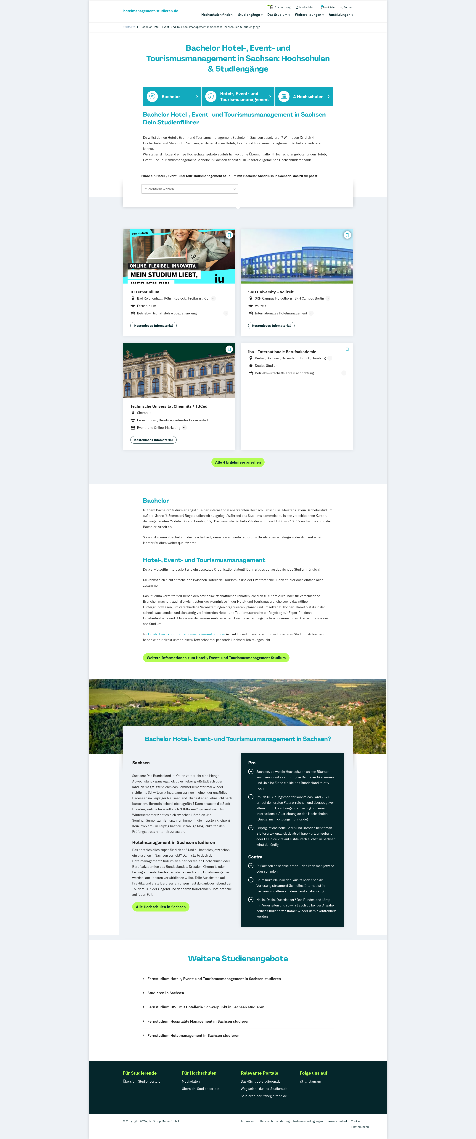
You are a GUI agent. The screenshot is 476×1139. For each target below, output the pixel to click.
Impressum (248, 1121)
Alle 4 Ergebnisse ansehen (238, 462)
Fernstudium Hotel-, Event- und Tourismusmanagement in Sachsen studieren (214, 978)
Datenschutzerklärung (275, 1121)
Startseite (129, 27)
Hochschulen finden (217, 14)
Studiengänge (249, 14)
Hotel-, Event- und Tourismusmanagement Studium (186, 634)
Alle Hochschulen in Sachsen (161, 906)
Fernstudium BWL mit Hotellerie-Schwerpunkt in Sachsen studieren (205, 1006)
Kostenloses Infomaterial (153, 326)
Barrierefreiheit (337, 1121)
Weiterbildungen (308, 14)
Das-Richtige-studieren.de (261, 1081)
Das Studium (277, 14)
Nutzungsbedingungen (308, 1121)
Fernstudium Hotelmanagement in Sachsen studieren (193, 1035)
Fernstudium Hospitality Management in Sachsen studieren (198, 1021)
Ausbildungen (339, 14)
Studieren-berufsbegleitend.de (264, 1096)
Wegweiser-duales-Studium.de (264, 1088)
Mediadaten (191, 1081)
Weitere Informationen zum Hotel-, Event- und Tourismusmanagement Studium (216, 657)
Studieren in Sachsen (165, 992)
